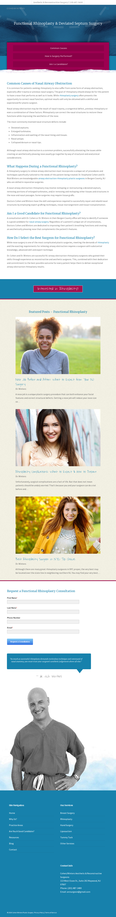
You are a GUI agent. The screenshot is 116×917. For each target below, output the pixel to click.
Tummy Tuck (66, 837)
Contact (13, 849)
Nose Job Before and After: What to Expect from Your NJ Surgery (55, 382)
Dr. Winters (21, 388)
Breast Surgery (67, 813)
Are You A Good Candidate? (21, 831)
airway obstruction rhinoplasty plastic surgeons (61, 178)
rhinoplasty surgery (68, 95)
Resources (14, 837)
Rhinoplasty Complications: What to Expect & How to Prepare (56, 472)
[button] (107, 8)
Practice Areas (16, 825)
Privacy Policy (39, 912)
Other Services (67, 843)
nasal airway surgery (39, 221)
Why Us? (13, 819)
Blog (11, 843)
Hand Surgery (66, 825)
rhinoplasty (103, 242)
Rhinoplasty (66, 819)
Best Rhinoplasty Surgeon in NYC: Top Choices (45, 559)
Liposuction (66, 831)
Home (12, 813)
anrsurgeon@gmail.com (78, 891)
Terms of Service (51, 912)
